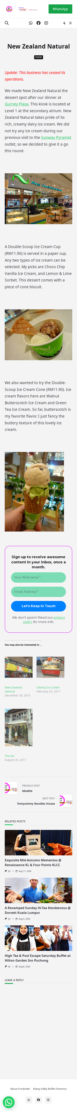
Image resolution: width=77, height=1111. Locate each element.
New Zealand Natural (13, 689)
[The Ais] (19, 727)
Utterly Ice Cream (48, 687)
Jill (9, 871)
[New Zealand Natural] (19, 667)
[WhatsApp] (31, 23)
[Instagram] (46, 23)
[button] (9, 1102)
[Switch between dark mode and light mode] (65, 23)
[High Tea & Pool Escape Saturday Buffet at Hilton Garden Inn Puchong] (38, 938)
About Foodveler (20, 1089)
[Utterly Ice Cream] (50, 667)
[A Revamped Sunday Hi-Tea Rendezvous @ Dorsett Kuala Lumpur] (38, 890)
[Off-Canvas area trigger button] (70, 23)
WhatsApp (60, 9)
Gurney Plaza (16, 104)
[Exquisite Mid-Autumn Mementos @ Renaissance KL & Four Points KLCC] (38, 842)
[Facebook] (38, 23)
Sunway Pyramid (56, 137)
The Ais (9, 756)
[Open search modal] (7, 23)
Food (38, 57)
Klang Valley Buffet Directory (50, 1089)
